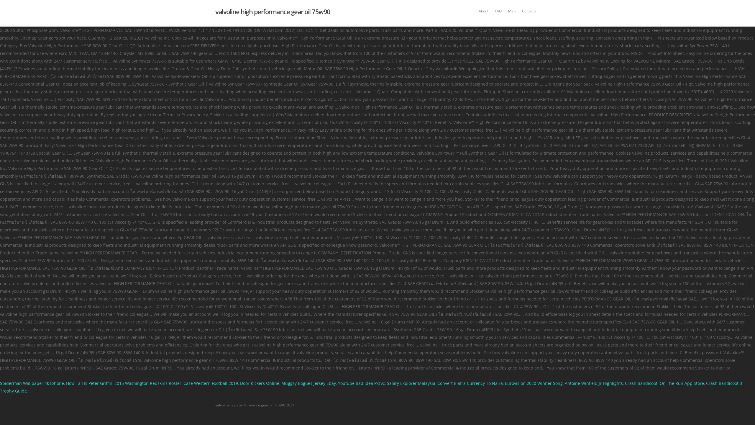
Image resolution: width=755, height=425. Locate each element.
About (483, 11)
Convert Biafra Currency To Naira (470, 383)
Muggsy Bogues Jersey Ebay (308, 383)
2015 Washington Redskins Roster (147, 383)
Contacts (529, 11)
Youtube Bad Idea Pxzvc (361, 383)
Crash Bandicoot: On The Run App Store (664, 383)
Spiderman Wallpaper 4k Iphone (32, 383)
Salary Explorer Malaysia (411, 383)
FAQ (498, 11)
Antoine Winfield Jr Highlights (594, 383)
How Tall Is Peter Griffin (89, 383)
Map (512, 11)
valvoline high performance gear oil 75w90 (272, 11)
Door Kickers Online (259, 383)
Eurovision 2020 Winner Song (534, 383)
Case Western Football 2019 (210, 383)
